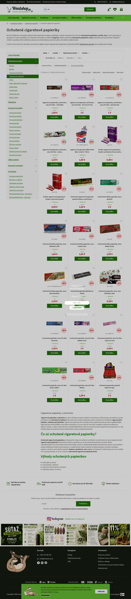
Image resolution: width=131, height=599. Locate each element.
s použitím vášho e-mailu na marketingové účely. (77, 314)
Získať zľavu (76, 308)
